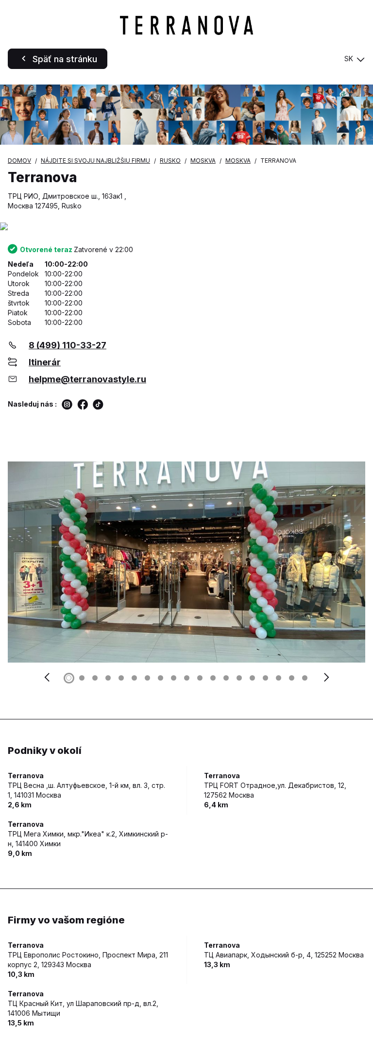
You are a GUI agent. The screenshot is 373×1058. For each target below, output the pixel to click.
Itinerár (45, 362)
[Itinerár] (186, 227)
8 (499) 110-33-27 (67, 345)
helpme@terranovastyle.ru (87, 379)
